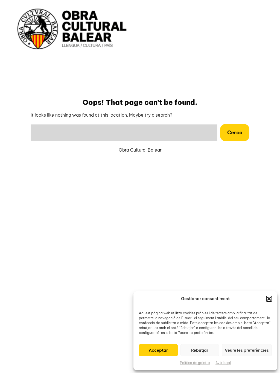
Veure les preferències (247, 350)
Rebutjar (199, 350)
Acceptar (158, 350)
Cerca (235, 132)
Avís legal (223, 363)
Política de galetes (195, 363)
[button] (269, 298)
